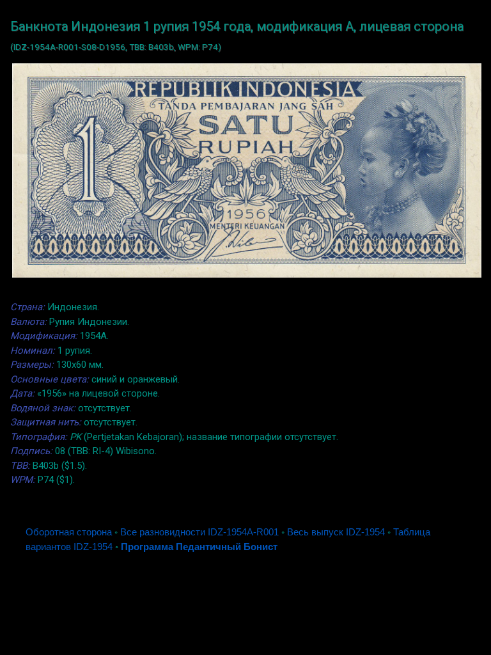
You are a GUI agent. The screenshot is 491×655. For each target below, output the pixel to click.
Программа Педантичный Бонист (199, 546)
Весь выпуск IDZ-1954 (336, 531)
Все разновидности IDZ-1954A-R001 (199, 531)
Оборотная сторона (69, 531)
